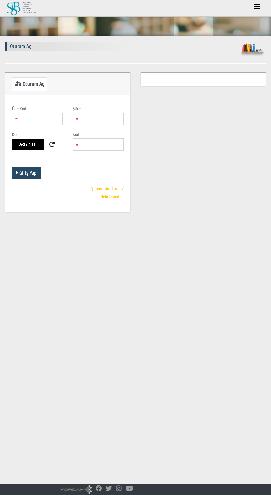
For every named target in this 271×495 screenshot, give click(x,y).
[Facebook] (99, 489)
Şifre (77, 109)
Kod (15, 134)
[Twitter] (109, 489)
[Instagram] (119, 489)
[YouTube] (129, 489)
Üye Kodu (20, 109)
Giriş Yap (27, 173)
